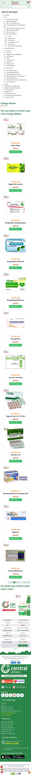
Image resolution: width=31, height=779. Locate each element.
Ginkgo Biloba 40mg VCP (15, 261)
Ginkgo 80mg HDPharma (15, 300)
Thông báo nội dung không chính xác (11, 711)
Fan (7, 687)
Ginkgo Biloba (22, 635)
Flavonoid (8, 50)
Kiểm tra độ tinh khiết (11, 34)
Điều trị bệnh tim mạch (11, 70)
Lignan (8, 58)
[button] (14, 649)
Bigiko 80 (15, 532)
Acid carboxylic (9, 56)
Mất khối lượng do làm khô (12, 30)
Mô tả (5, 17)
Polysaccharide (9, 63)
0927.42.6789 (12, 743)
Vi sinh (9, 36)
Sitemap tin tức (11, 733)
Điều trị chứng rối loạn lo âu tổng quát (15, 76)
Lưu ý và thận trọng (9, 89)
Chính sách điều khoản (7, 722)
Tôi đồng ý (13, 662)
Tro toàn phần (11, 40)
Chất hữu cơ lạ (11, 38)
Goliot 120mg (15, 145)
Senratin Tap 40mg (15, 377)
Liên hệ (3, 705)
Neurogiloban (15, 339)
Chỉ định (6, 84)
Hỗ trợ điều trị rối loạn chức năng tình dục (16, 80)
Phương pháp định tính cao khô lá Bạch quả (14, 25)
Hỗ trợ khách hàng (9, 700)
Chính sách (6, 719)
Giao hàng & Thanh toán (7, 730)
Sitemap (3, 733)
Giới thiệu (6, 15)
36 (24, 582)
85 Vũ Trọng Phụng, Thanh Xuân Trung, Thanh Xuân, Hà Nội (16, 748)
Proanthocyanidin (10, 60)
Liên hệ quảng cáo (6, 715)
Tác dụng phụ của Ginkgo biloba (12, 86)
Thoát (18, 662)
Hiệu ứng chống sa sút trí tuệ (13, 74)
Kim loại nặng (11, 44)
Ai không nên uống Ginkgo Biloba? (12, 88)
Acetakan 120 (15, 455)
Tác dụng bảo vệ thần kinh (12, 72)
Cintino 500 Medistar (15, 571)
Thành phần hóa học (9, 48)
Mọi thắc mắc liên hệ (10, 737)
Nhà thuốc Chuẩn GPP (7, 707)
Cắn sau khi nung (10, 32)
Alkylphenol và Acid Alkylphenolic (14, 54)
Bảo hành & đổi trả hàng (7, 728)
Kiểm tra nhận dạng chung (12, 23)
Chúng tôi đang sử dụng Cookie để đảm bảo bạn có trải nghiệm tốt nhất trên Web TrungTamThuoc (15, 658)
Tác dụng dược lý (8, 68)
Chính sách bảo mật (15, 660)
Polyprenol (8, 62)
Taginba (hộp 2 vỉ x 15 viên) (15, 416)
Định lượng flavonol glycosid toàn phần (15, 28)
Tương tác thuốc (8, 91)
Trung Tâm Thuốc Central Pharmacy (18, 765)
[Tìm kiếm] (28, 6)
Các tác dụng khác (10, 81)
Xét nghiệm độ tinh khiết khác (15, 46)
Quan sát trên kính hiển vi (12, 19)
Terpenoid (8, 52)
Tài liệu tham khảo (9, 97)
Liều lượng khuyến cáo (10, 93)
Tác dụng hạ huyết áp (11, 78)
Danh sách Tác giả (6, 731)
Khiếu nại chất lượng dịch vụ (9, 713)
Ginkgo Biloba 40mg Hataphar (15, 223)
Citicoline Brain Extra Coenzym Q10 (15, 493)
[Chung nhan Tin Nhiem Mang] (18, 774)
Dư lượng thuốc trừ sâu (13, 42)
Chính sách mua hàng (7, 724)
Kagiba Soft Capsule (15, 184)
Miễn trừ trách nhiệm (7, 709)
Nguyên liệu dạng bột (11, 21)
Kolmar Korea (20, 630)
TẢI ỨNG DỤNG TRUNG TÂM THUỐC (11, 753)
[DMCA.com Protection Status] (12, 774)
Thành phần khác (10, 65)
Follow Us (4, 692)
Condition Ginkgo (23, 620)
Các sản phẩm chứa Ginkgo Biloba (13, 95)
